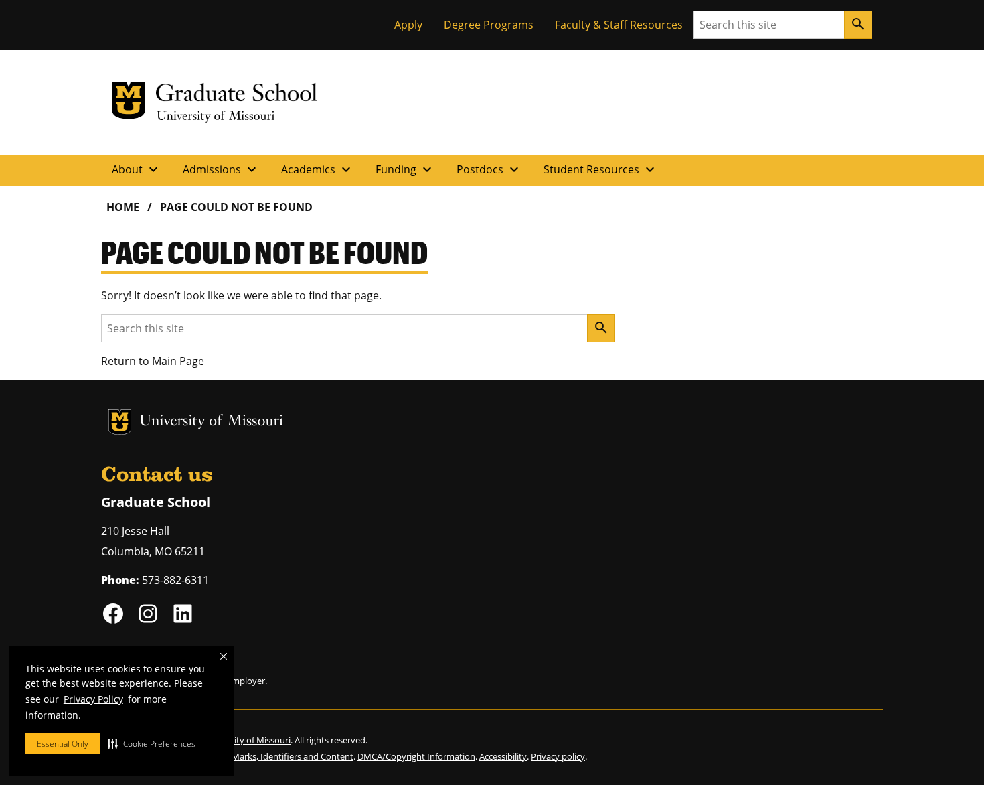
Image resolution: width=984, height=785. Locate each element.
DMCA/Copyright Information (416, 756)
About (136, 169)
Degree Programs (489, 24)
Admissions (221, 169)
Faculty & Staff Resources (619, 24)
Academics (317, 169)
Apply (408, 24)
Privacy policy (558, 756)
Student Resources (601, 169)
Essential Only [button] (62, 744)
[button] (151, 743)
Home (122, 207)
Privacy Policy (93, 699)
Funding (405, 169)
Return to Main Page (152, 361)
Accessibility (503, 756)
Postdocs (489, 169)
